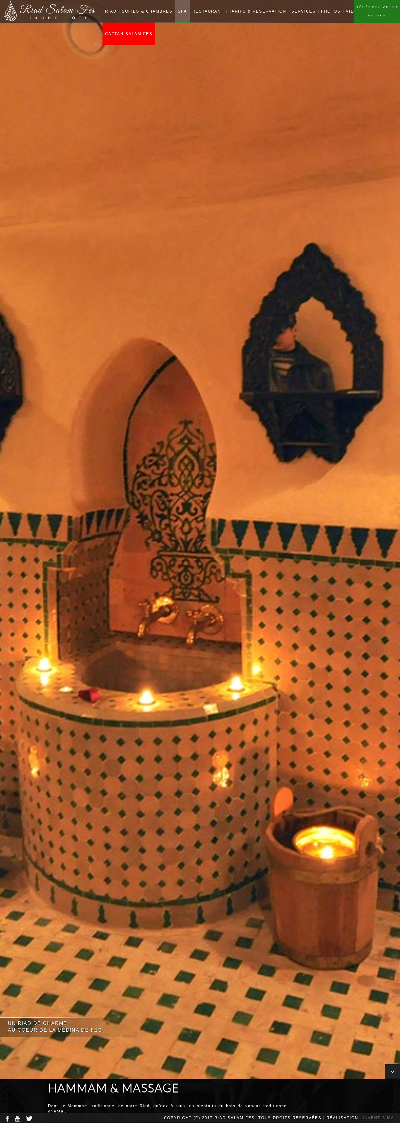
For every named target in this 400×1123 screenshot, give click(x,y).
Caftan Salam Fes (129, 34)
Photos (331, 11)
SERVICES (303, 11)
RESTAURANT (208, 11)
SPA (182, 11)
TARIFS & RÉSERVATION (257, 11)
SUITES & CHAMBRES (147, 11)
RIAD (111, 11)
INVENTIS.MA (378, 1118)
